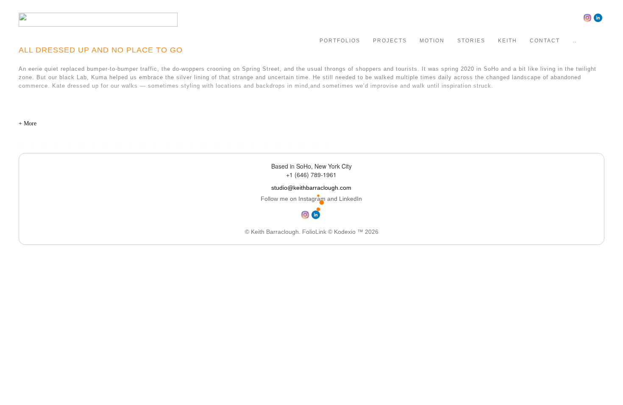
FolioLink (314, 231)
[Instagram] (588, 17)
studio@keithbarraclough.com (311, 187)
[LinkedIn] (599, 17)
